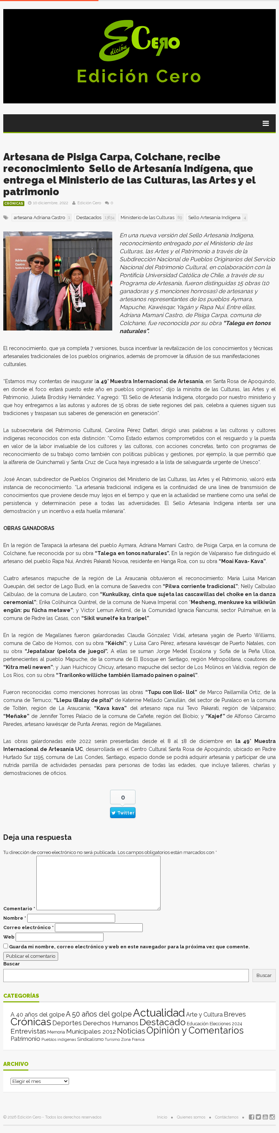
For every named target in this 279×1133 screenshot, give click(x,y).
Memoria (56, 1032)
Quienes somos (191, 1117)
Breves (235, 1014)
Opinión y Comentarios (195, 1030)
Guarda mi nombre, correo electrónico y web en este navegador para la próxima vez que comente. (129, 946)
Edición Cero (139, 76)
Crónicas (13, 203)
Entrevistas (28, 1031)
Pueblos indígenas (58, 1039)
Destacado (163, 1022)
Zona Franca (133, 1039)
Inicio (162, 1117)
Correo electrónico (28, 927)
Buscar (11, 963)
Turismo (112, 1039)
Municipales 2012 (91, 1031)
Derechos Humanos (110, 1023)
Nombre (14, 918)
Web (9, 937)
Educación (198, 1023)
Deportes (67, 1023)
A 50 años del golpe (99, 1014)
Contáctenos (226, 1117)
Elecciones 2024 (226, 1023)
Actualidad (159, 1012)
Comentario (19, 908)
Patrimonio (25, 1038)
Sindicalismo (90, 1039)
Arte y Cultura (204, 1014)
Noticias (131, 1030)
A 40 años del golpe (38, 1014)
